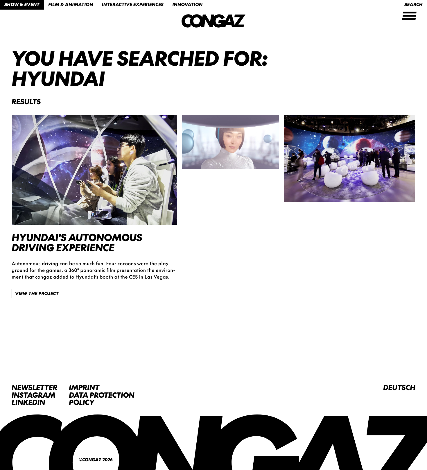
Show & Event (22, 4)
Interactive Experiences (133, 4)
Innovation (187, 4)
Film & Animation (70, 4)
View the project (37, 293)
